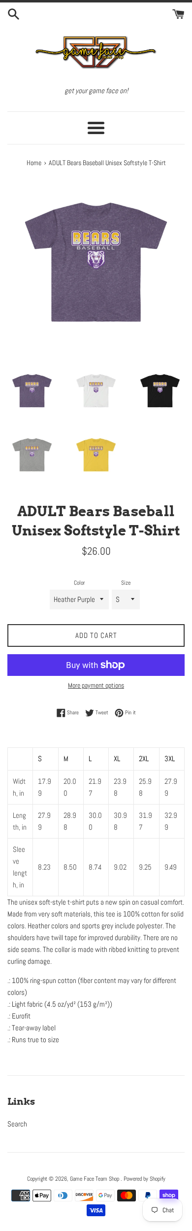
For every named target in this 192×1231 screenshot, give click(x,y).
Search (17, 1123)
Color (79, 583)
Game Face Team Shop (95, 1179)
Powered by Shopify (144, 1179)
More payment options (96, 685)
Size (125, 583)
